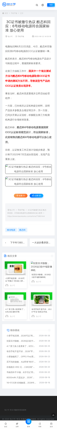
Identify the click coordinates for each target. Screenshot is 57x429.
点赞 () (37, 195)
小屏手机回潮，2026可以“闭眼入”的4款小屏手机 (15, 280)
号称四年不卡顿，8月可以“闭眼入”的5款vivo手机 (21, 372)
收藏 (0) (21, 195)
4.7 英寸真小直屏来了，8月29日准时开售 (15, 310)
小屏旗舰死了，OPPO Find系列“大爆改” (21, 356)
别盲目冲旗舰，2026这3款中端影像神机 (41, 275)
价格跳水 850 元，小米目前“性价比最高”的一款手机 (21, 367)
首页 (6, 13)
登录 (51, 5)
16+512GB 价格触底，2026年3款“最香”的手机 (21, 382)
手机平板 (14, 13)
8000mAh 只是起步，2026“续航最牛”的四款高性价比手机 (21, 377)
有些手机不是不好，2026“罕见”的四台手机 (41, 310)
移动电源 (20, 51)
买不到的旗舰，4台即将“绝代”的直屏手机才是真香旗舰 (21, 361)
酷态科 (43, 46)
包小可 (10, 36)
